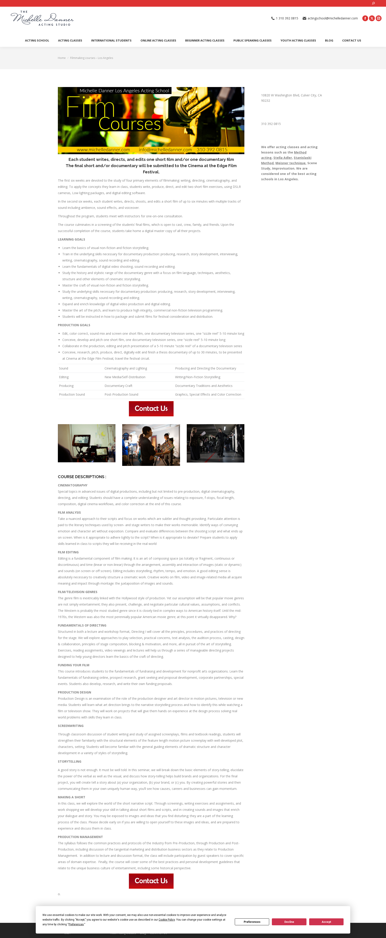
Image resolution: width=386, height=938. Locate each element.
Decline (289, 921)
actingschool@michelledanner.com (333, 18)
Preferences (252, 921)
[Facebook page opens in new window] (365, 18)
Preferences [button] (76, 924)
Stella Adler (282, 158)
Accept (326, 921)
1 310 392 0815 (287, 18)
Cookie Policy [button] (167, 919)
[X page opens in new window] (372, 18)
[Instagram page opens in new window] (379, 18)
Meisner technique (290, 163)
